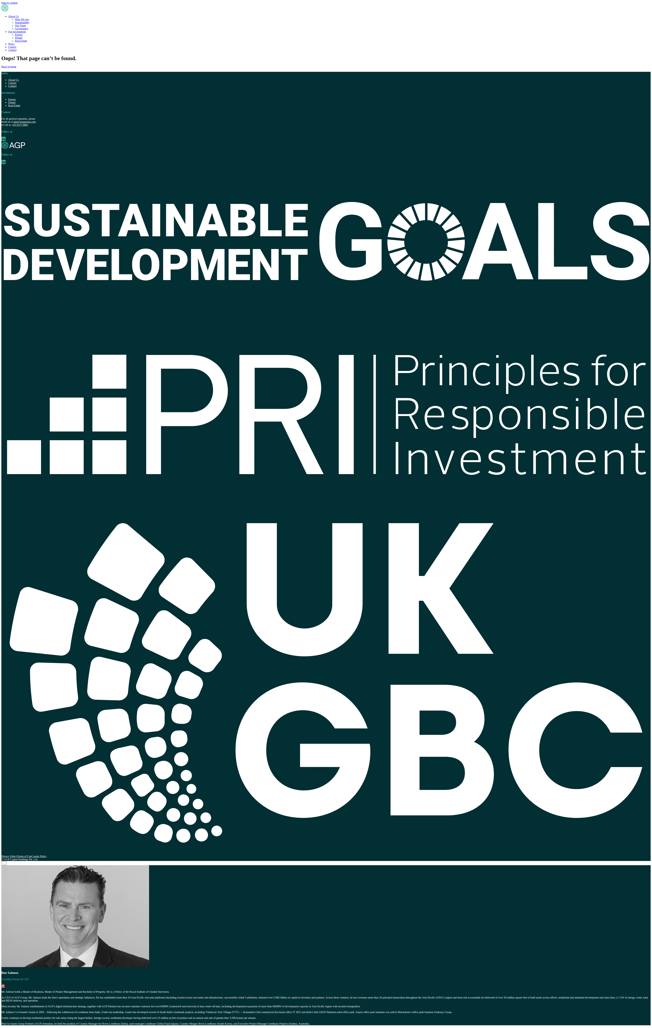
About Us (13, 16)
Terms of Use (24, 856)
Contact (12, 50)
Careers (12, 46)
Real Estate (21, 40)
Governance (21, 28)
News (11, 43)
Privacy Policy (9, 856)
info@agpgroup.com (24, 121)
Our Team (20, 25)
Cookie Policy (39, 856)
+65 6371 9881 (20, 124)
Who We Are (22, 19)
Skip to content (9, 2)
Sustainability (22, 22)
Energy (19, 34)
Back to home (8, 66)
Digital (18, 37)
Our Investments (17, 31)
